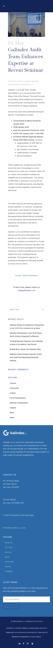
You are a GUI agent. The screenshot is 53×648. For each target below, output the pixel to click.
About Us (8, 542)
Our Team (9, 547)
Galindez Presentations (19, 403)
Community (14, 388)
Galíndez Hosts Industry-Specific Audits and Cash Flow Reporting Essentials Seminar (26, 357)
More (12, 413)
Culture (27, 81)
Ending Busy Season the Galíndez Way (25, 349)
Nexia (25, 628)
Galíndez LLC (27, 84)
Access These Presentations (26, 275)
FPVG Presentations (18, 398)
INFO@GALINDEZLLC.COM (14, 528)
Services (8, 552)
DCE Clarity (38, 621)
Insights (13, 408)
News (12, 417)
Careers (13, 383)
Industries (8, 571)
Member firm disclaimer (20, 637)
